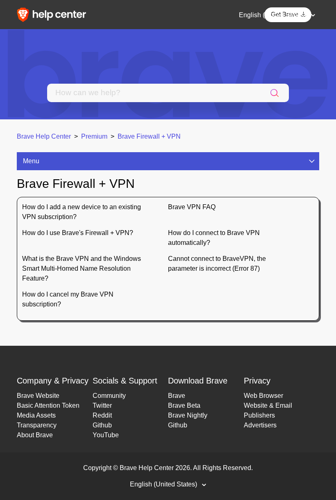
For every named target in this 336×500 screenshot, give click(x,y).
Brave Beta (184, 405)
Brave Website (38, 395)
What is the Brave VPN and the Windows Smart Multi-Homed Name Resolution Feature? (81, 268)
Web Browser (263, 395)
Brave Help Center (44, 136)
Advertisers (260, 425)
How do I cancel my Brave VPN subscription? (68, 299)
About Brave (35, 435)
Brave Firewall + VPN (149, 136)
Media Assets (36, 415)
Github (102, 425)
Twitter (102, 405)
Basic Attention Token (48, 405)
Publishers (259, 415)
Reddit (102, 415)
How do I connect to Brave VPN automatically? (214, 237)
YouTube (106, 435)
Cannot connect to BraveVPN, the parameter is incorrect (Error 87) (217, 263)
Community (109, 395)
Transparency (37, 425)
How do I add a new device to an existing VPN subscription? (81, 211)
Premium (94, 136)
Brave (176, 395)
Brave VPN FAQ (192, 206)
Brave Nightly (187, 415)
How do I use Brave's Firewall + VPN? (77, 232)
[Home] (54, 14)
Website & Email (268, 405)
